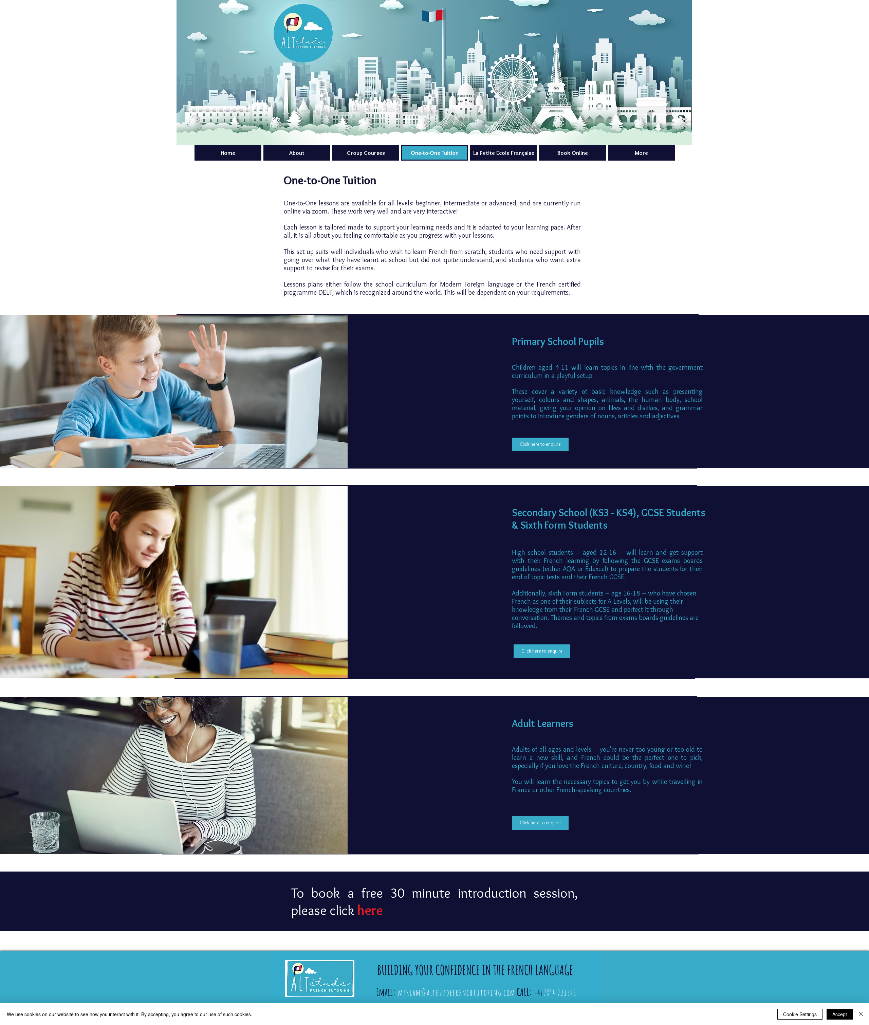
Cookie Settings (800, 1014)
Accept (839, 1014)
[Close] (861, 1014)
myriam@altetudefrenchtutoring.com (457, 992)
